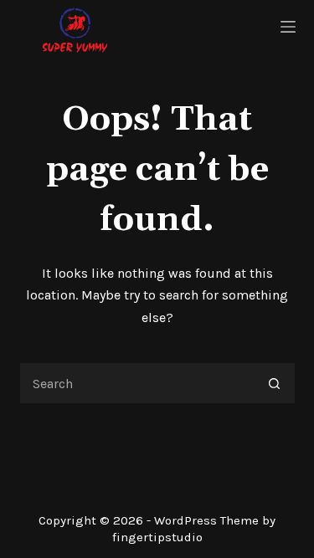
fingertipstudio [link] (157, 537)
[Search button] (275, 383)
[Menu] (288, 26)
